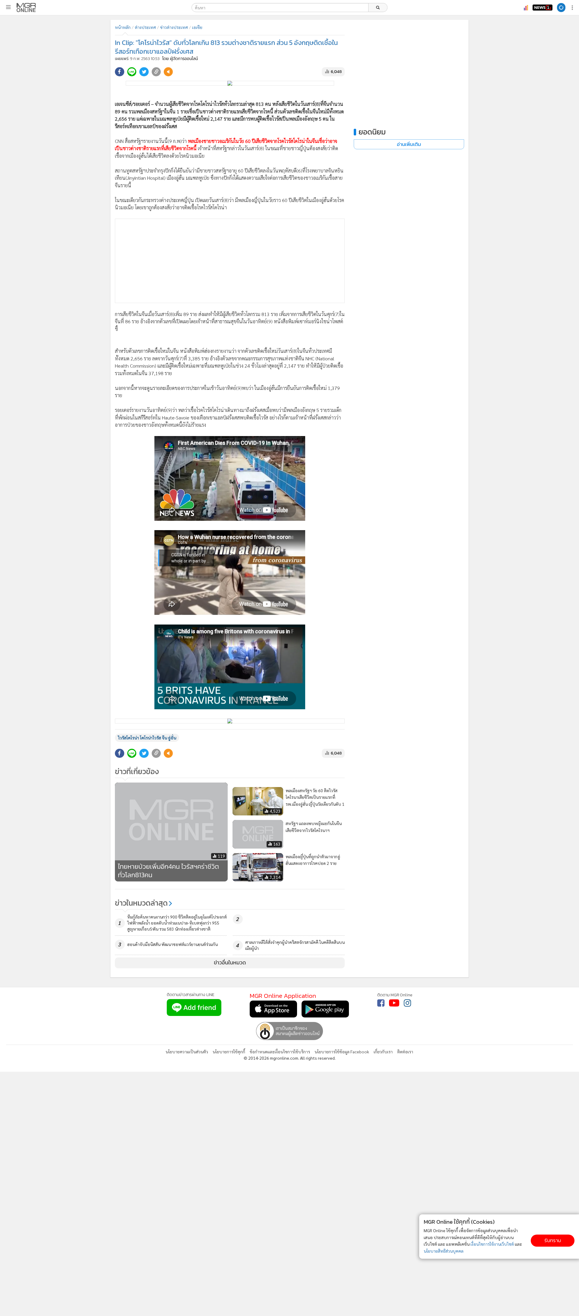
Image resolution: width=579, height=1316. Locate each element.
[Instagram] (407, 918)
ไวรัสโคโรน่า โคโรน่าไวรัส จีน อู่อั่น (147, 653)
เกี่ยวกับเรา (383, 967)
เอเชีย (197, 27)
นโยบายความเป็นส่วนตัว (187, 967)
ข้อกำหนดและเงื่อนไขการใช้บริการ (280, 967)
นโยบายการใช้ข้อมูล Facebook (342, 967)
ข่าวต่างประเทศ (174, 27)
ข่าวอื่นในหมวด (230, 878)
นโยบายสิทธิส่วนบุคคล (444, 1251)
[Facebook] (380, 918)
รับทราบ (552, 1240)
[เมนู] (8, 7)
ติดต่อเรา (405, 967)
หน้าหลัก (123, 27)
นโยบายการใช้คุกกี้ (229, 967)
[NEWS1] (526, 8)
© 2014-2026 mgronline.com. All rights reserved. (290, 973)
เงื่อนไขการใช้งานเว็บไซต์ (492, 1244)
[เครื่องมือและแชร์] (573, 7)
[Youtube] (394, 918)
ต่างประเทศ (145, 27)
